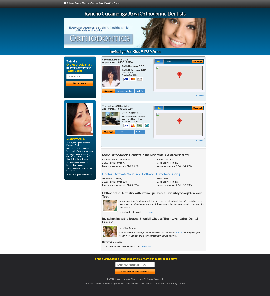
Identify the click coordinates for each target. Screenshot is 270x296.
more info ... (200, 95)
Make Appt (108, 91)
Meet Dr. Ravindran (124, 91)
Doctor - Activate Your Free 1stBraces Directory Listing (141, 174)
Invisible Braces (82, 154)
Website (139, 91)
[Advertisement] (80, 206)
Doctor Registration (175, 283)
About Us (89, 283)
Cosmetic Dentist (79, 168)
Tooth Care (71, 174)
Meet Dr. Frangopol (124, 132)
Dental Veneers (86, 151)
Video (169, 61)
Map (159, 61)
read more (149, 212)
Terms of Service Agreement (110, 283)
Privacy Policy (132, 283)
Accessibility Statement (152, 283)
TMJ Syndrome (72, 162)
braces (179, 232)
